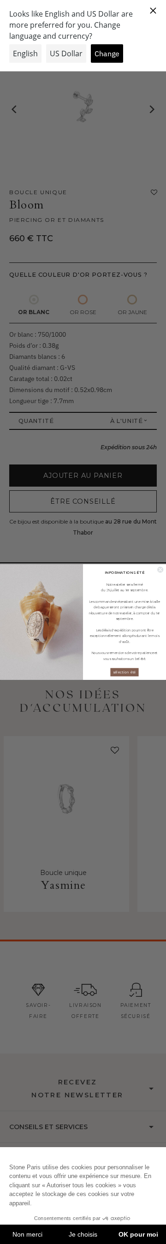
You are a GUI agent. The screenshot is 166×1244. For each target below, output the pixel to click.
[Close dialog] (160, 569)
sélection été (124, 672)
